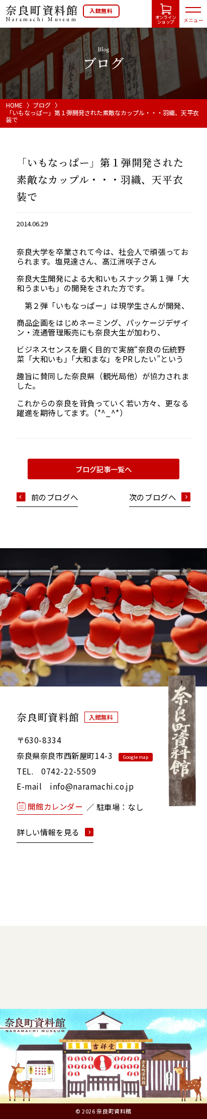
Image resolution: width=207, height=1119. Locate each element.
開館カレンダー (55, 806)
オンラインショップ (165, 19)
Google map (135, 757)
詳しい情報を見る (48, 832)
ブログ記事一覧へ (103, 469)
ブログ (42, 105)
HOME (14, 105)
